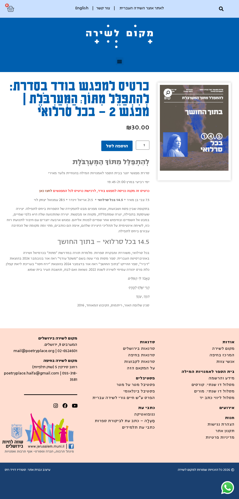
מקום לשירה (223, 348)
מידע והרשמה (222, 378)
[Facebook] (65, 405)
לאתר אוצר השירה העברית (142, 8)
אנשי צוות (225, 361)
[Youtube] (74, 405)
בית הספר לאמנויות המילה (208, 371)
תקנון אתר (225, 431)
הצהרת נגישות (221, 424)
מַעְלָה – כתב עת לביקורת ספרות (125, 421)
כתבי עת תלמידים (138, 427)
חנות (230, 418)
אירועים (227, 408)
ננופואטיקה (144, 414)
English (81, 8)
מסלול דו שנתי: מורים (214, 391)
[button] (221, 9)
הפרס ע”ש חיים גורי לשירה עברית (123, 398)
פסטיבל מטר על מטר (135, 385)
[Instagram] (55, 405)
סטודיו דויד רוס (15, 470)
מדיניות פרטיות (220, 437)
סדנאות (147, 342)
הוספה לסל (117, 146)
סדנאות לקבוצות (139, 361)
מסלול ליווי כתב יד (217, 398)
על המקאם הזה (141, 368)
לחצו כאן (45, 190)
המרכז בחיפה (222, 355)
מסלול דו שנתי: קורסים (213, 385)
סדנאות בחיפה (141, 355)
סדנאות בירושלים (139, 348)
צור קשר (103, 8)
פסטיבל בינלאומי (139, 391)
